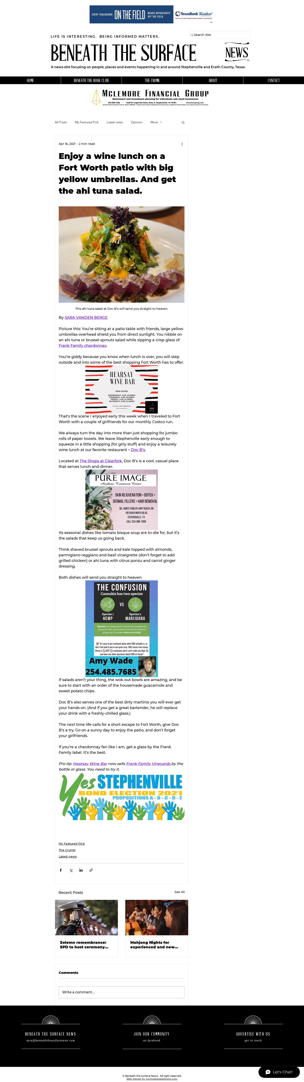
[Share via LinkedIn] (81, 870)
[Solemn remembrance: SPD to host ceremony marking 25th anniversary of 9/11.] (86, 917)
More (154, 122)
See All (180, 892)
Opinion (136, 122)
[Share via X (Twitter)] (71, 870)
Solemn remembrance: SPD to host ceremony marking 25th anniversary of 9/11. (86, 944)
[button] (183, 122)
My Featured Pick (86, 122)
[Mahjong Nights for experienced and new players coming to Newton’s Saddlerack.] (156, 917)
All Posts (61, 122)
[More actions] (182, 144)
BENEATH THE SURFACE (123, 55)
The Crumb (67, 850)
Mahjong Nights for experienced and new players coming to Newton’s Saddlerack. (155, 944)
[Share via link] (91, 870)
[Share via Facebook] (61, 870)
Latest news (115, 122)
